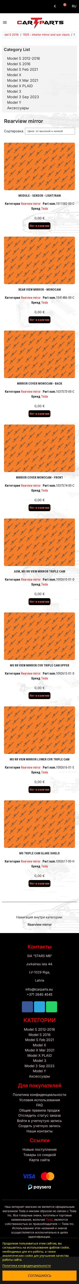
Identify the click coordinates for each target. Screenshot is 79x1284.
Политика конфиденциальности (26, 1265)
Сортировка (13, 131)
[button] (63, 6)
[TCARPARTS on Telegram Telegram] (13, 6)
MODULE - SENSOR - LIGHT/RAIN (39, 195)
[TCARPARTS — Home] (40, 23)
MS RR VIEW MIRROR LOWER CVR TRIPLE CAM (39, 759)
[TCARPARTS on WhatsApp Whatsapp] (20, 6)
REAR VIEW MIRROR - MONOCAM (39, 289)
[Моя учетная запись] (45, 6)
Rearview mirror (31, 204)
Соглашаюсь (39, 1275)
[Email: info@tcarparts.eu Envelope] (28, 6)
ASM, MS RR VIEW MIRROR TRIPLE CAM (39, 571)
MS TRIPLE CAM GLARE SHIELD (39, 853)
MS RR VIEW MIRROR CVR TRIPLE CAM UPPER (39, 665)
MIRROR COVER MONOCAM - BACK (39, 383)
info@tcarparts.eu (40, 989)
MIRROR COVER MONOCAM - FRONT (39, 477)
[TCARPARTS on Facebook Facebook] (5, 6)
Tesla (44, 209)
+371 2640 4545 (39, 994)
